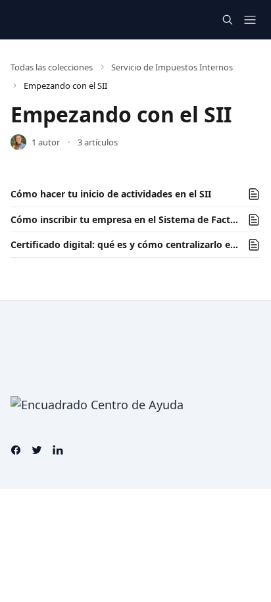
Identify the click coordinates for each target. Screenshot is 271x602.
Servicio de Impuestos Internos (172, 67)
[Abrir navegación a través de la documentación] (249, 19)
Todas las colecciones (52, 67)
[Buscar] (227, 19)
